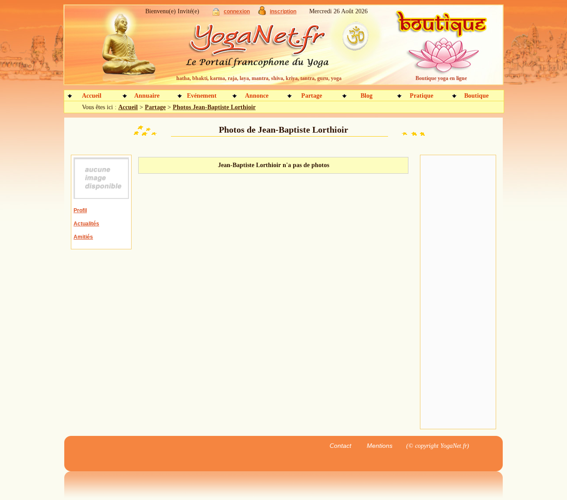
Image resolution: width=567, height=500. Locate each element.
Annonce (256, 95)
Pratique (421, 95)
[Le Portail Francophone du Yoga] (263, 49)
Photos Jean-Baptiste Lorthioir (214, 107)
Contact (340, 445)
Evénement (202, 95)
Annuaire (146, 95)
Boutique (476, 95)
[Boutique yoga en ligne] (440, 48)
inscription (283, 11)
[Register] (262, 13)
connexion (237, 11)
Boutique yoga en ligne (441, 78)
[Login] (216, 13)
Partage (311, 95)
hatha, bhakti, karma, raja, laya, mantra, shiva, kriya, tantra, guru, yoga (259, 78)
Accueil (91, 95)
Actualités (86, 224)
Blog (367, 95)
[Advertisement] (458, 292)
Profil (80, 210)
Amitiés (83, 237)
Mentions (379, 445)
